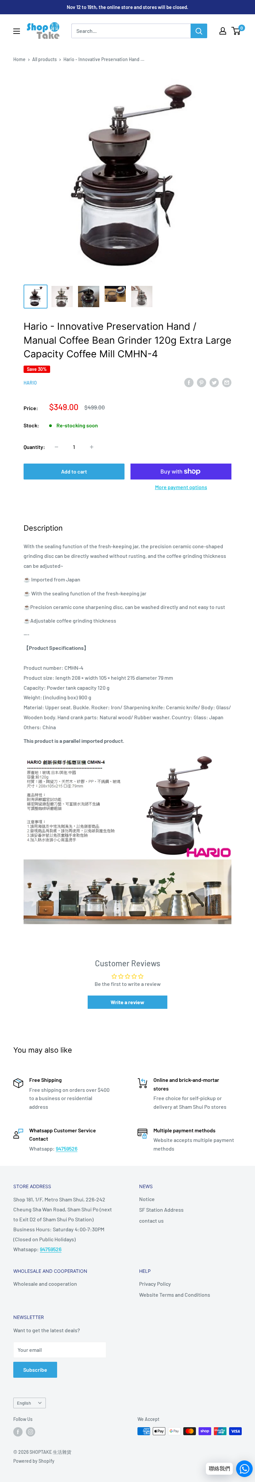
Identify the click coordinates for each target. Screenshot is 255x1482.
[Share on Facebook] (189, 382)
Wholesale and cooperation (45, 1283)
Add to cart (74, 471)
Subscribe (35, 1369)
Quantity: (34, 447)
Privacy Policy (155, 1283)
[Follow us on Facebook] (18, 1432)
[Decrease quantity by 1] (56, 447)
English (24, 1403)
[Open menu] (16, 31)
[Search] (199, 31)
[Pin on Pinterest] (201, 382)
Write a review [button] (127, 1002)
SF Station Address (161, 1209)
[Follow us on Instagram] (30, 1432)
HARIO (30, 383)
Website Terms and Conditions (174, 1294)
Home (19, 59)
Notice (147, 1199)
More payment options (181, 487)
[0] (236, 31)
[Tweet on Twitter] (214, 382)
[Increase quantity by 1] (92, 447)
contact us (151, 1220)
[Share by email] (226, 382)
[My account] (222, 31)
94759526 (66, 1148)
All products (44, 59)
